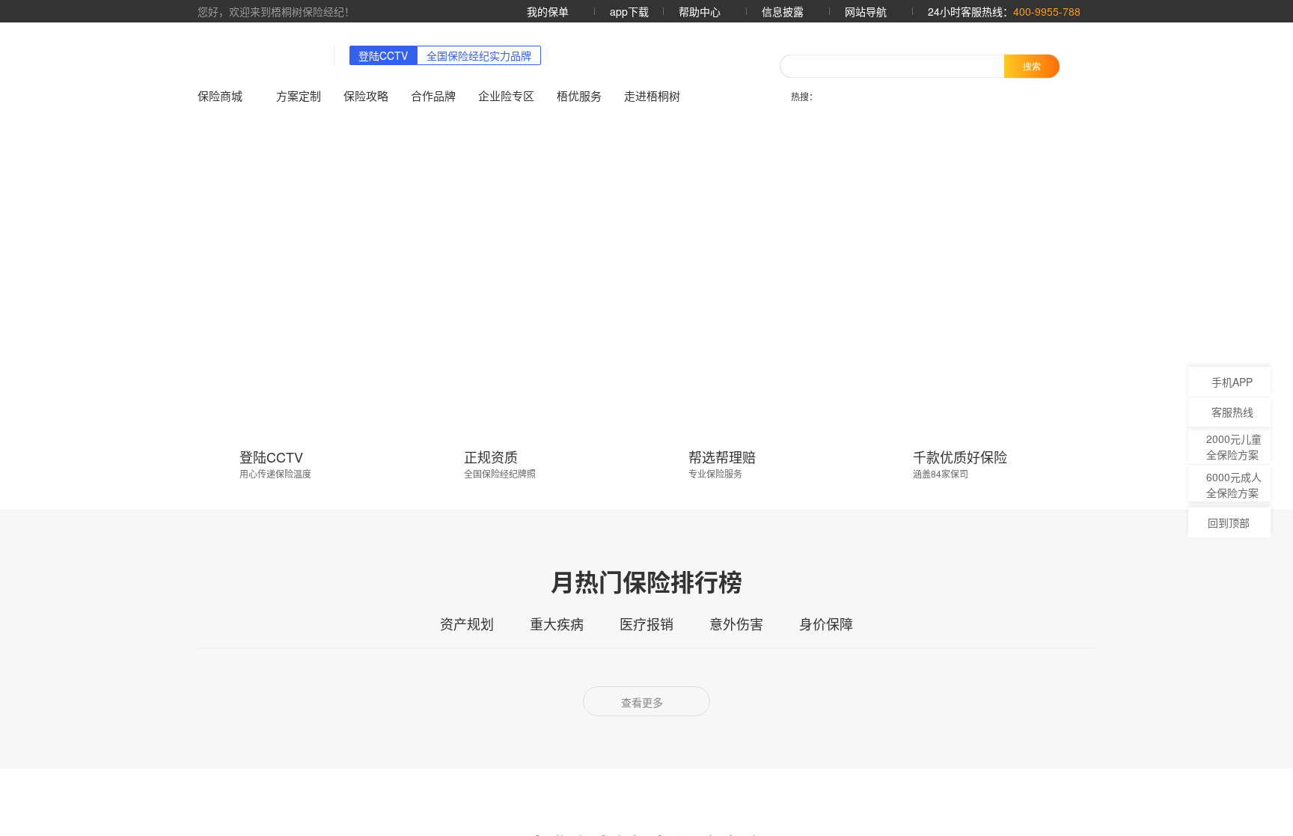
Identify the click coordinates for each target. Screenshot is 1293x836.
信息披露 (784, 11)
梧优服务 (579, 95)
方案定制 (298, 95)
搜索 (1032, 66)
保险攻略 (365, 95)
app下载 (629, 11)
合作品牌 (433, 95)
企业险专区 (506, 95)
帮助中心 (701, 11)
